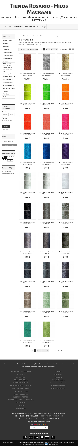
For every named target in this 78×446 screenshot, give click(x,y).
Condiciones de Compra (58, 383)
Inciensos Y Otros (8, 85)
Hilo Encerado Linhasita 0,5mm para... (27, 74)
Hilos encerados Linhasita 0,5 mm (7, 68)
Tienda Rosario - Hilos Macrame (39, 9)
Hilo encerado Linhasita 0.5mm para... (65, 193)
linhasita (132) (8, 120)
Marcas (4, 118)
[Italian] (38, 425)
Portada (7, 27)
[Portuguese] (40, 425)
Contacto (30, 27)
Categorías (18, 27)
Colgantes (6, 49)
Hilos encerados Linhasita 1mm (7, 64)
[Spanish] (43, 425)
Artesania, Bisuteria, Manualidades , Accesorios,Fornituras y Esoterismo (39, 18)
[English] (32, 425)
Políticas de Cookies (58, 388)
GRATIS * (10, 156)
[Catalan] (46, 425)
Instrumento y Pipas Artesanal (9, 90)
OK (46, 444)
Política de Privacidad (58, 380)
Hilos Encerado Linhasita (7, 59)
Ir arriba (57, 371)
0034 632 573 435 (45, 416)
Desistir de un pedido (58, 385)
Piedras (5, 97)
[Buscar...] (49, 26)
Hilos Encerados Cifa (9, 76)
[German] (36, 425)
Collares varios (7, 52)
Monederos (6, 100)
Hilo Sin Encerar (8, 79)
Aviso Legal (58, 377)
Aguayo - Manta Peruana (7, 42)
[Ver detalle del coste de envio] (4, 158)
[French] (34, 425)
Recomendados (32, 49)
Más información (53, 444)
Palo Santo (6, 94)
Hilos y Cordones (8, 82)
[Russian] (41, 425)
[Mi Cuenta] (38, 26)
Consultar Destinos (10, 160)
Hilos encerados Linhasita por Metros (8, 73)
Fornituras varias (8, 55)
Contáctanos (58, 374)
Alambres (6, 46)
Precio (4, 112)
